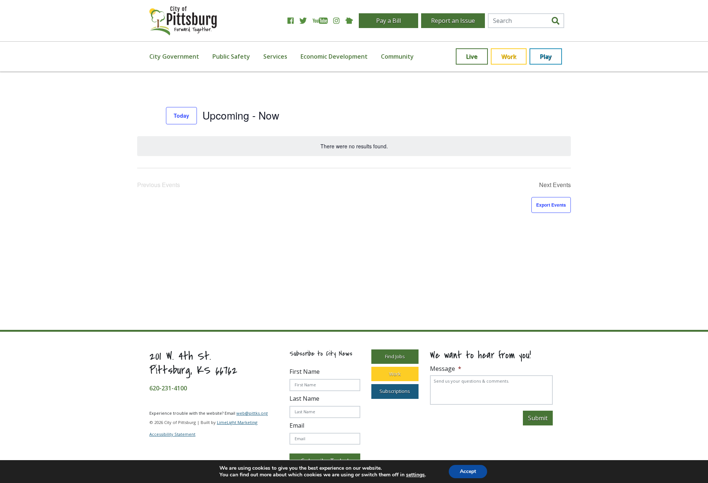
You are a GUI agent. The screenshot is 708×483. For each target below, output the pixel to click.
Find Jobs (395, 356)
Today (181, 115)
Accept (468, 471)
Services (275, 56)
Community (397, 56)
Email (296, 425)
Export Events (551, 204)
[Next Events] (156, 115)
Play (546, 56)
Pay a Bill (388, 21)
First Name (304, 372)
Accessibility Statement (172, 434)
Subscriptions (394, 391)
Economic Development (334, 56)
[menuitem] (178, 56)
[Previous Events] (141, 115)
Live (472, 56)
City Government (174, 56)
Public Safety (231, 56)
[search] (555, 21)
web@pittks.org (252, 413)
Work (508, 56)
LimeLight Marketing (237, 422)
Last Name (304, 398)
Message (445, 369)
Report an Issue (453, 21)
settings (415, 475)
